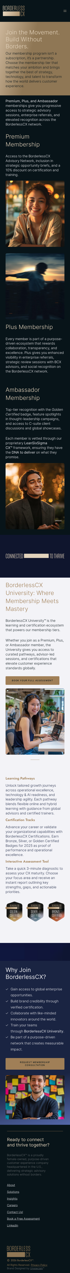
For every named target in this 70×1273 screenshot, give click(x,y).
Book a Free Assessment (23, 1218)
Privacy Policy (39, 1264)
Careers (12, 1205)
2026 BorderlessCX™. (22, 1260)
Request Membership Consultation (35, 1063)
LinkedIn (12, 1225)
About (11, 1185)
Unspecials (36, 1268)
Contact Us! (15, 1212)
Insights (12, 1198)
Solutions (13, 1192)
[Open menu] (65, 11)
